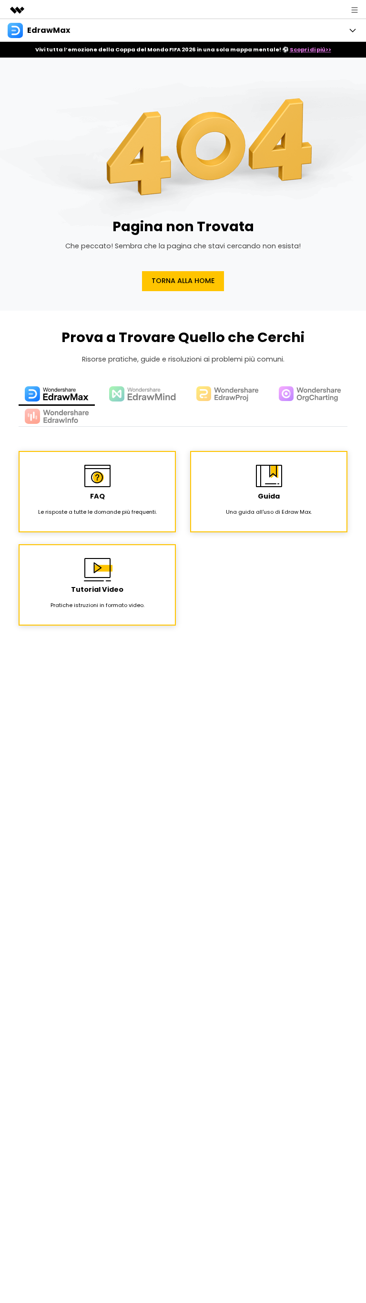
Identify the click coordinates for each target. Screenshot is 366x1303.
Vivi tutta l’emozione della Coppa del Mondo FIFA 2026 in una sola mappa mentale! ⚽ (183, 49)
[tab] (57, 394)
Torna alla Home (183, 280)
